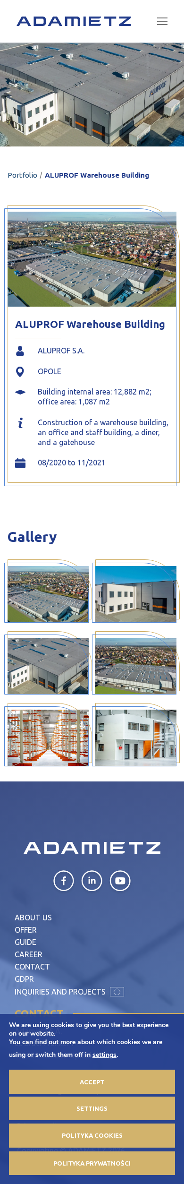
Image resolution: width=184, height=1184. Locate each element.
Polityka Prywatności (92, 1163)
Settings (92, 1108)
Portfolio (22, 175)
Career (28, 954)
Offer (26, 930)
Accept (92, 1082)
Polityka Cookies (92, 1135)
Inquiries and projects (61, 991)
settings (104, 1054)
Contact (32, 966)
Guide (25, 942)
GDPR (24, 979)
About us (33, 917)
